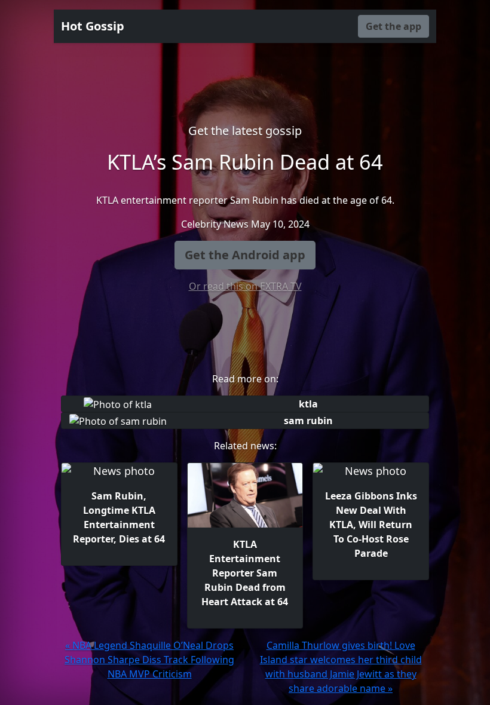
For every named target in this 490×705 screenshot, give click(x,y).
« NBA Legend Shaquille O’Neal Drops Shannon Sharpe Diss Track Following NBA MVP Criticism (149, 660)
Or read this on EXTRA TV (245, 286)
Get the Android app (245, 255)
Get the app (393, 26)
